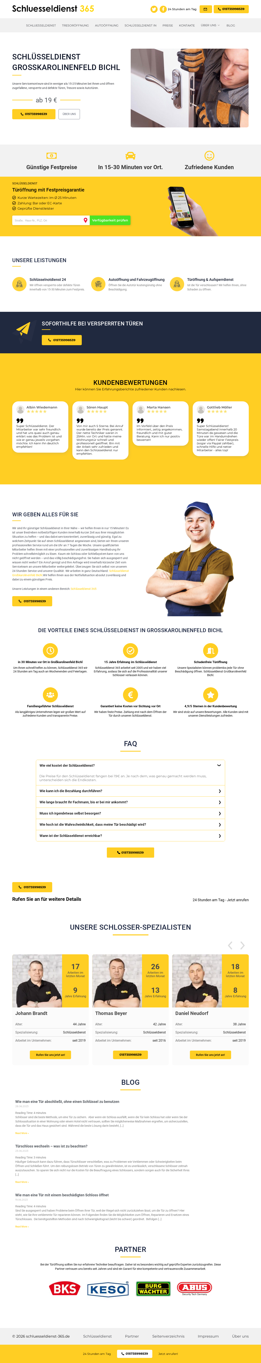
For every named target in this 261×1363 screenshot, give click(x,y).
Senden (130, 729)
